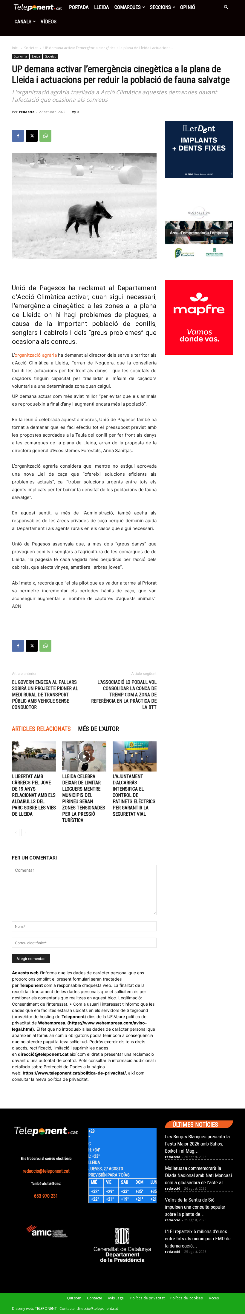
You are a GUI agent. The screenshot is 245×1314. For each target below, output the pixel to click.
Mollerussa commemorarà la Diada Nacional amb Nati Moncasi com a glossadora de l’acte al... (198, 1175)
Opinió (187, 7)
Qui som (74, 1298)
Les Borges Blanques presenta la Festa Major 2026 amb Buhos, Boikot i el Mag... (197, 1144)
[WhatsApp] (45, 136)
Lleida (101, 7)
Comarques (127, 7)
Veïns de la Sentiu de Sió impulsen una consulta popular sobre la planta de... (195, 1207)
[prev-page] (15, 832)
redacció (26, 111)
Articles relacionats (41, 728)
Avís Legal (116, 1298)
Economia (20, 56)
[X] (32, 136)
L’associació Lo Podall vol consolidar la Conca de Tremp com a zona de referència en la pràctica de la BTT (124, 694)
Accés (214, 1298)
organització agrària (36, 355)
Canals (23, 21)
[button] (226, 7)
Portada (79, 7)
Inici (15, 47)
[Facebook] (18, 136)
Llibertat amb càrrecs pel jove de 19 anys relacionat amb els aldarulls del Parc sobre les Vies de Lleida (34, 795)
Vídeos (48, 21)
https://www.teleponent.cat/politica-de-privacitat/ (74, 1072)
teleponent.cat (53, 1054)
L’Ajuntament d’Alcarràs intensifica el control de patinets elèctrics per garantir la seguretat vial (134, 795)
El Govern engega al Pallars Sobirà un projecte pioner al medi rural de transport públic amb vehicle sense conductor (45, 694)
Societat (31, 47)
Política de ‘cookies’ (186, 1298)
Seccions (160, 7)
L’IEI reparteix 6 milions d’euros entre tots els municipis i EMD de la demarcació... (198, 1238)
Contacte (94, 1298)
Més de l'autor (98, 728)
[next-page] (25, 832)
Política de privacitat (147, 1298)
